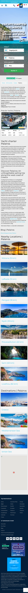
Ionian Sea (6, 92)
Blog (2, 528)
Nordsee (12, 514)
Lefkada (17, 95)
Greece (15, 82)
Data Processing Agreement (7, 532)
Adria (2, 501)
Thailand (22, 510)
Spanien (21, 508)
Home (3, 82)
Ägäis (2, 504)
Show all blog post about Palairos (8, 233)
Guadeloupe (4, 512)
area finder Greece (21, 221)
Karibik (12, 506)
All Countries (9, 82)
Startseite (3, 523)
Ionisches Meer (13, 501)
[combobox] (25, 4)
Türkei (21, 512)
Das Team (3, 526)
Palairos (6, 127)
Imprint (3, 530)
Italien (11, 504)
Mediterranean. (13, 218)
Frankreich (3, 508)
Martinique (13, 512)
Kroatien (12, 508)
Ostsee (21, 501)
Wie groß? (9, 62)
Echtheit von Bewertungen (7, 534)
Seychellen (22, 506)
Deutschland (4, 506)
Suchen (13, 70)
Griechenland (4, 510)
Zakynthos (16, 190)
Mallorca (12, 510)
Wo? (6, 54)
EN (26, 4)
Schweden (22, 504)
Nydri (11, 95)
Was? (6, 47)
